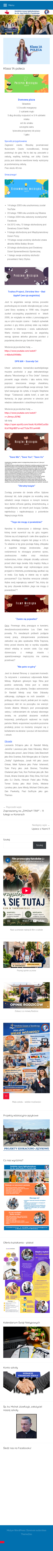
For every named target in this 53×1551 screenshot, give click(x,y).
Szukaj (6, 839)
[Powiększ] (6, 1096)
